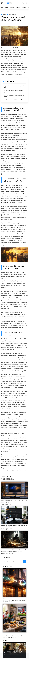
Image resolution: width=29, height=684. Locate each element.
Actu (4, 598)
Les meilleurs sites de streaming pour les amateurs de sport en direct (13, 636)
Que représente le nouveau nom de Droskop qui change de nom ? (14, 601)
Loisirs (3, 553)
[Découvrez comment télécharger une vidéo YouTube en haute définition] (14, 515)
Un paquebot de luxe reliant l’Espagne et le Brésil (14, 86)
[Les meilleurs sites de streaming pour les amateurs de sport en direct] (14, 618)
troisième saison (22, 59)
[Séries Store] (10, 3)
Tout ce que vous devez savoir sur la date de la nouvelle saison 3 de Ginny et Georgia (14, 653)
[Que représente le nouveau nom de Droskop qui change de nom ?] (14, 582)
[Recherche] (23, 3)
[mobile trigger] (2, 3)
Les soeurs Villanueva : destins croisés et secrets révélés (13, 91)
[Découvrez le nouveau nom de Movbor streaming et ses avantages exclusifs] (14, 490)
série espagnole (6, 54)
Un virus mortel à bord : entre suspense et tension (14, 95)
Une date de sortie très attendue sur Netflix (14, 99)
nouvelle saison (9, 74)
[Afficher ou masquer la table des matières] (20, 81)
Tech (2, 504)
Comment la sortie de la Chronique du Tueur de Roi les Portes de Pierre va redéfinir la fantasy (14, 550)
